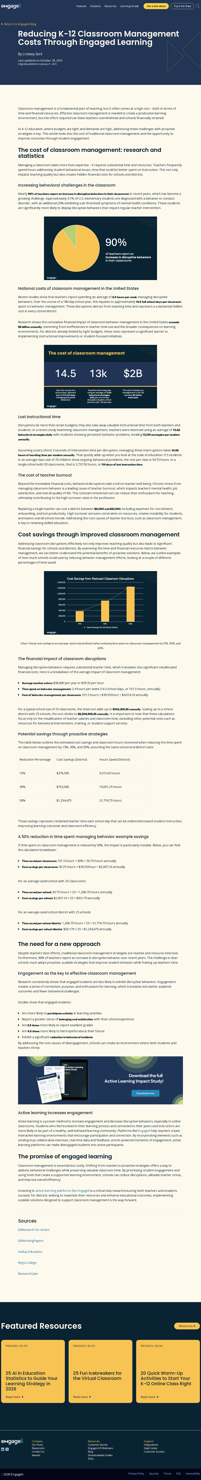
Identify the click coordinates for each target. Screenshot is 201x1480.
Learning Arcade (129, 6)
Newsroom (38, 1448)
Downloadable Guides (100, 1455)
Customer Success (154, 1451)
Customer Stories (98, 1444)
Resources (110, 6)
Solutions (95, 6)
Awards (36, 1455)
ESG (178, 1473)
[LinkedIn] (2, 1449)
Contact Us (38, 1451)
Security (154, 1473)
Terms (167, 1473)
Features (81, 6)
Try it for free (182, 6)
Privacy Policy (136, 1473)
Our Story (37, 1444)
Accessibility (193, 1473)
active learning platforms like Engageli (62, 1190)
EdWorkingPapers (31, 1241)
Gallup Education (30, 1252)
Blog (90, 1451)
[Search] (198, 6)
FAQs (91, 1458)
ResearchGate (28, 1273)
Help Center (150, 1448)
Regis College (27, 1263)
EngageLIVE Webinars (100, 1448)
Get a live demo (156, 6)
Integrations (151, 1444)
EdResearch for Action (33, 1230)
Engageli (144, 1131)
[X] (7, 1449)
